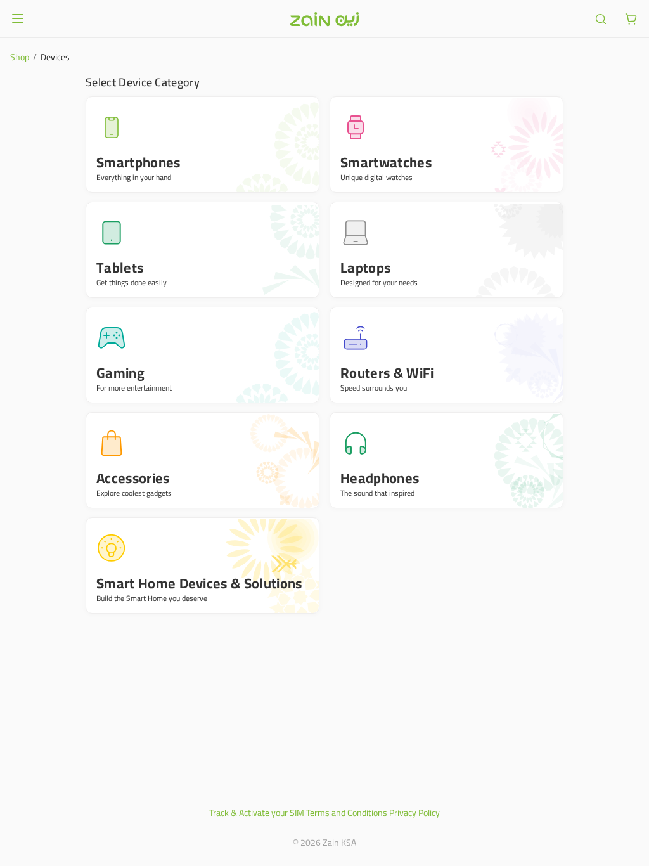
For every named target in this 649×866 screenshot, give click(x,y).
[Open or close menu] (17, 18)
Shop (19, 57)
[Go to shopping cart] (631, 19)
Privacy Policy (414, 813)
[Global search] (600, 19)
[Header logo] (324, 19)
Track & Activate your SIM (256, 813)
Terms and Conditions (346, 813)
